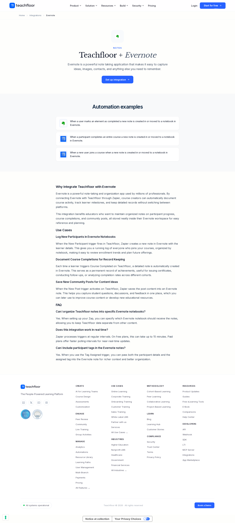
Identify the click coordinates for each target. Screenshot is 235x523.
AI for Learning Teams (87, 391)
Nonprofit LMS (118, 450)
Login (194, 5)
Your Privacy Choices (128, 518)
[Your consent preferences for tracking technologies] (6, 517)
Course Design (83, 396)
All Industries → (119, 470)
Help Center (189, 417)
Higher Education (119, 444)
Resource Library (84, 457)
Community (81, 424)
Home (22, 15)
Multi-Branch (82, 472)
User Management (85, 467)
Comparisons (189, 412)
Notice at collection (97, 518)
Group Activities (83, 434)
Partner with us (118, 422)
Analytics (80, 447)
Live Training (82, 429)
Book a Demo (204, 505)
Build (122, 5)
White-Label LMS (119, 417)
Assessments (82, 401)
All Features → (83, 487)
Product (74, 5)
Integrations (35, 15)
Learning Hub (153, 424)
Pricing (152, 5)
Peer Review (82, 419)
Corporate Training (120, 396)
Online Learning (119, 391)
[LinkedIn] (23, 402)
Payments (80, 477)
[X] (31, 402)
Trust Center (153, 447)
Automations (82, 452)
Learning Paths (83, 462)
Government (117, 460)
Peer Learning (154, 396)
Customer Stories (155, 429)
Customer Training (120, 406)
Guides (186, 396)
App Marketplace (191, 460)
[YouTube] (39, 402)
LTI (184, 444)
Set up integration (116, 79)
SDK (185, 439)
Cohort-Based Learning (158, 391)
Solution (90, 5)
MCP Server (188, 450)
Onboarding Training (121, 401)
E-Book (186, 406)
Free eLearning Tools (193, 401)
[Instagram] (46, 402)
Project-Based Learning (159, 406)
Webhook (187, 434)
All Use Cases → (119, 432)
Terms (150, 452)
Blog (149, 419)
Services (115, 427)
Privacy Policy (154, 457)
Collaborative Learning (158, 401)
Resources (107, 5)
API (184, 429)
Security (136, 5)
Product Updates (191, 391)
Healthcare (116, 455)
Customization (83, 406)
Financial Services (120, 465)
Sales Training (118, 412)
